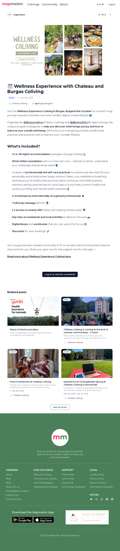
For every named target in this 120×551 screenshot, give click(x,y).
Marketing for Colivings (45, 487)
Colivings (33, 4)
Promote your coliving (45, 478)
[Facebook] (107, 499)
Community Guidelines (73, 487)
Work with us (12, 487)
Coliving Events (14, 499)
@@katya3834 (79, 122)
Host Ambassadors (43, 482)
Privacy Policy (97, 478)
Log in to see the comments (60, 274)
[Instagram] (96, 499)
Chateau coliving (19, 103)
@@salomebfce (33, 122)
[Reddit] (112, 499)
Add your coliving (42, 474)
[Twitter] (91, 499)
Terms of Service (98, 482)
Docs (8, 482)
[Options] (110, 14)
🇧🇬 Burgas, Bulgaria (44, 103)
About (64, 4)
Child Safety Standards (101, 487)
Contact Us (67, 482)
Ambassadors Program (17, 491)
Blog (8, 478)
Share (103, 15)
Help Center (68, 474)
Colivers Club (12, 495)
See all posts (60, 407)
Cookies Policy (97, 474)
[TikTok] (101, 499)
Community (49, 4)
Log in (111, 4)
